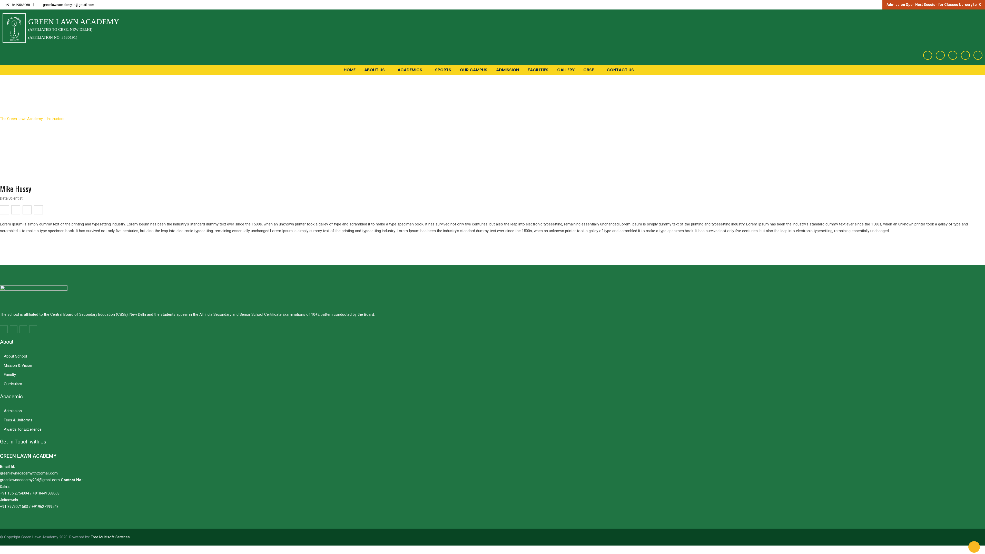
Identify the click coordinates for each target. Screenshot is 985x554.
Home (350, 70)
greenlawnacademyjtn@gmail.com (68, 5)
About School (15, 356)
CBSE (589, 70)
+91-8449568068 (17, 5)
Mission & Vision (18, 365)
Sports (443, 70)
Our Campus (473, 70)
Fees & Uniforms (18, 420)
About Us (375, 70)
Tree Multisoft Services (110, 537)
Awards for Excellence (23, 429)
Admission (507, 70)
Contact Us (620, 70)
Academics (410, 70)
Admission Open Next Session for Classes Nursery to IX (934, 5)
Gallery (566, 70)
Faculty (10, 374)
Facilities (538, 70)
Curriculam (13, 384)
